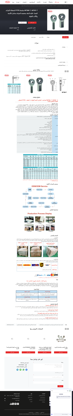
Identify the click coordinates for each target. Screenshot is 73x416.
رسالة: (62, 362)
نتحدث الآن (32, 22)
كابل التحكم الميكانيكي (42, 395)
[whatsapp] (23, 370)
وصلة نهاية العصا (59, 5)
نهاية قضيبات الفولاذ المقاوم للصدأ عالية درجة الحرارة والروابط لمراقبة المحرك (12, 348)
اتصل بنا (31, 401)
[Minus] (52, 390)
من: (62, 374)
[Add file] (70, 414)
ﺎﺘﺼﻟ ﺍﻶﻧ (60, 386)
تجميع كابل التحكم (42, 397)
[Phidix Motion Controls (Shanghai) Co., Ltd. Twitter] (15, 404)
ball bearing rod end (10, 324)
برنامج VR (51, 2)
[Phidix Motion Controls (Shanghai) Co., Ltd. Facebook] (18, 404)
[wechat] (20, 370)
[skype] (17, 370)
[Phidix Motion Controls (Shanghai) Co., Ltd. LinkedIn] (13, 404)
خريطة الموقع (42, 412)
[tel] (16, 370)
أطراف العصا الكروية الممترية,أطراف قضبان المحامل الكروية (26, 324)
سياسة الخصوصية (31, 412)
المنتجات (64, 5)
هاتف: (62, 380)
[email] (26, 370)
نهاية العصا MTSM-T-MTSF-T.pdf (46, 152)
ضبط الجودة (30, 399)
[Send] (52, 414)
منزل (68, 5)
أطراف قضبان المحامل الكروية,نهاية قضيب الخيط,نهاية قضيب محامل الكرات (51, 324)
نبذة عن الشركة (30, 395)
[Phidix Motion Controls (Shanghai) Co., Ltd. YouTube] (11, 404)
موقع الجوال (37, 412)
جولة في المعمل (30, 397)
